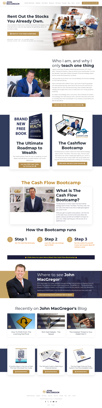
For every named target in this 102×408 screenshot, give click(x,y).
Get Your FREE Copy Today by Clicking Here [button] (30, 165)
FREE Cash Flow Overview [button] (89, 3)
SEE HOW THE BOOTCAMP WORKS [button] (72, 163)
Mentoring (58, 3)
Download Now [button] (22, 371)
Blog (69, 3)
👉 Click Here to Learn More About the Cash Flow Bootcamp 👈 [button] (51, 257)
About (73, 3)
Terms (48, 404)
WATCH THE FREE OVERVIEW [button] (24, 34)
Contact (78, 3)
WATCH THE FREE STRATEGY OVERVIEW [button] (68, 105)
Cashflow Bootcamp (29, 3)
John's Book (45, 3)
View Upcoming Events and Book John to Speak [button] (55, 295)
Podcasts (64, 3)
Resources (51, 3)
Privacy (53, 404)
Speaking (38, 3)
